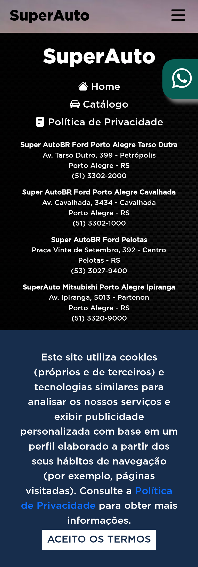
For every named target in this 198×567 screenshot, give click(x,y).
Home (104, 87)
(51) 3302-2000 (99, 176)
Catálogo (104, 105)
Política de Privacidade (104, 122)
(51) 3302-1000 (99, 223)
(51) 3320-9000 (99, 318)
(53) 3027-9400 (99, 271)
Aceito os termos (99, 540)
